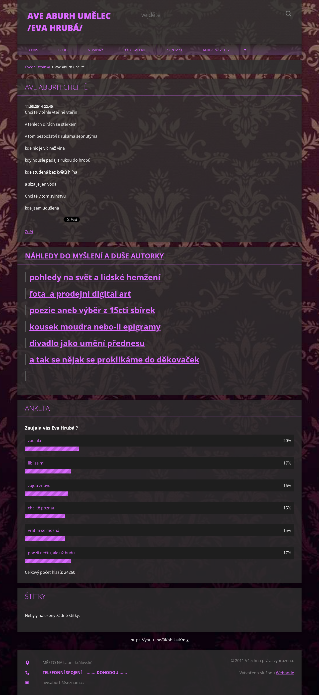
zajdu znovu (39, 485)
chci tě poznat (41, 508)
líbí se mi (36, 463)
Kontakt (174, 49)
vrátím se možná (43, 530)
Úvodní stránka (37, 67)
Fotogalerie (134, 49)
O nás (32, 49)
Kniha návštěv (216, 49)
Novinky (95, 49)
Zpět (29, 231)
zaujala (34, 440)
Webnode (285, 673)
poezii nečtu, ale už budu (51, 553)
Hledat (289, 14)
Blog (63, 49)
